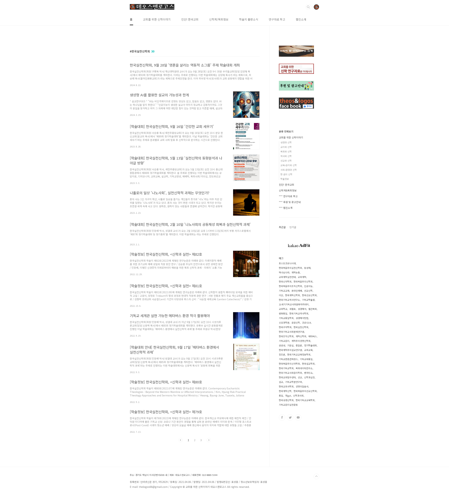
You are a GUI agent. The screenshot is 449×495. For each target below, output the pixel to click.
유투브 (298, 417)
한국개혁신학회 (292, 295)
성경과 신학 (286, 142)
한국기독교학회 (286, 368)
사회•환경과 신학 (288, 169)
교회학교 (283, 309)
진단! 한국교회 (190, 19)
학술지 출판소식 (248, 19)
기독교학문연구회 (293, 382)
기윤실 (290, 345)
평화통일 (283, 313)
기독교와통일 (306, 359)
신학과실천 (309, 377)
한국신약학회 (285, 281)
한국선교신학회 (309, 295)
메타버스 (312, 336)
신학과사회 (298, 395)
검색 (308, 7)
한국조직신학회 (286, 336)
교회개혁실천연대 (287, 277)
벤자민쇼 (308, 372)
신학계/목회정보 (219, 19)
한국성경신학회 (286, 400)
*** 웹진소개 (285, 208)
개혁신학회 (301, 336)
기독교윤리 (284, 341)
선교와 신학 (286, 160)
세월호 (292, 309)
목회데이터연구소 (304, 368)
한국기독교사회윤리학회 (290, 372)
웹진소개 (301, 19)
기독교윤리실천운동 (288, 404)
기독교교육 (284, 290)
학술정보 (284, 179)
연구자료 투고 (277, 19)
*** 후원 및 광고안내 (290, 202)
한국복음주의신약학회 (289, 363)
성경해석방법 (302, 318)
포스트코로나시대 (287, 263)
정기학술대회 (310, 345)
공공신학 (295, 322)
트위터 (290, 417)
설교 (281, 382)
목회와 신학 (286, 151)
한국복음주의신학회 (303, 281)
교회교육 (308, 350)
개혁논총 (295, 272)
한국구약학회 (285, 327)
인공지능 (308, 286)
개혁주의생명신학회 (300, 341)
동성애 (307, 268)
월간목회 (312, 309)
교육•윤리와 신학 (288, 165)
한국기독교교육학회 (305, 400)
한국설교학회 (308, 363)
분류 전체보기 (286, 131)
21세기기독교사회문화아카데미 (294, 304)
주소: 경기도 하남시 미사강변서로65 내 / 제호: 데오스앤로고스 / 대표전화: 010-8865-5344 (173, 475)
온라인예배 (296, 290)
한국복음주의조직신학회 (290, 286)
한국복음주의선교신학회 (305, 391)
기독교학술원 (308, 299)
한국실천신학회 (301, 327)
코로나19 (306, 322)
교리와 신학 (286, 147)
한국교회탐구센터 (287, 377)
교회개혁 (302, 277)
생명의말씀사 (302, 386)
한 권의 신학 (286, 174)
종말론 (299, 345)
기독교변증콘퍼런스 (288, 359)
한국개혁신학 (285, 391)
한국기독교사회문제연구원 (291, 331)
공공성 (282, 345)
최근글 (282, 227)
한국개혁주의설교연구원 (290, 350)
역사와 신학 (286, 156)
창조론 (282, 354)
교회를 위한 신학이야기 (157, 19)
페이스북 (282, 417)
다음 (209, 440)
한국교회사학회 (286, 386)
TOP (316, 476)
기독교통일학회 (286, 318)
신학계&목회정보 (288, 190)
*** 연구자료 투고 (288, 196)
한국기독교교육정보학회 (298, 354)
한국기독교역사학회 (298, 313)
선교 (300, 377)
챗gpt (288, 395)
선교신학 (308, 290)
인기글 (292, 227)
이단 (281, 295)
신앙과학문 (284, 322)
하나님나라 (284, 272)
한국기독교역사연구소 (289, 299)
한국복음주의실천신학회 (290, 268)
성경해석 (302, 309)
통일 (281, 395)
